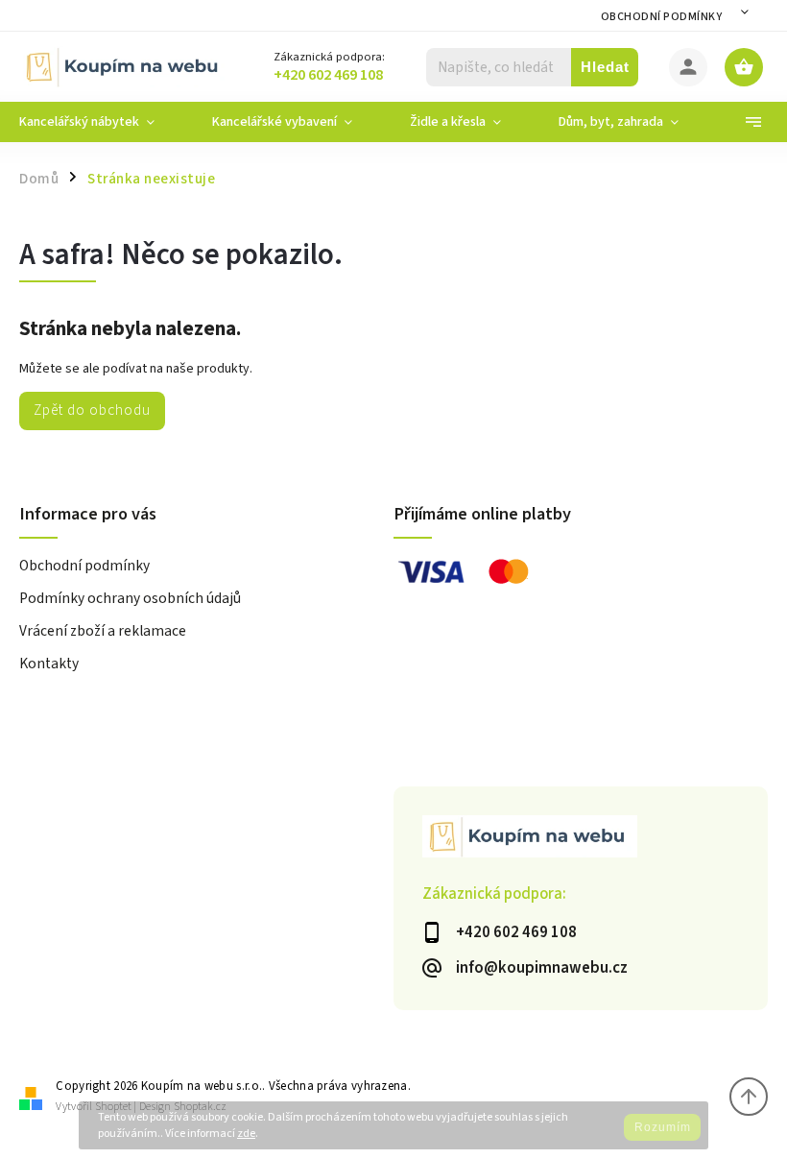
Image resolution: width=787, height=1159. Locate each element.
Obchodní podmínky (662, 17)
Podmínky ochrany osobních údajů (130, 598)
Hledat (605, 67)
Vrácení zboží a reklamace (102, 630)
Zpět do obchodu (92, 410)
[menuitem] (101, 122)
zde (246, 1133)
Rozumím (662, 1127)
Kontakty (49, 663)
